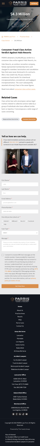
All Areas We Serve (20, 351)
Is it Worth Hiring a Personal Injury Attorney (20, 439)
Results (20, 317)
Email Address (7, 199)
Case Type (5, 229)
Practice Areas (20, 313)
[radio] (5, 221)
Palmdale (20, 339)
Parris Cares (20, 323)
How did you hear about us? (11, 217)
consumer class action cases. (25, 89)
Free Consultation (20, 25)
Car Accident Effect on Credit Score (16, 437)
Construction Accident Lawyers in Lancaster (19, 442)
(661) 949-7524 (21, 387)
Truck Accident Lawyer (20, 363)
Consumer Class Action (29, 119)
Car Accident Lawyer (20, 360)
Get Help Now (20, 286)
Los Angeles (20, 342)
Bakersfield (20, 348)
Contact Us (20, 326)
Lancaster (20, 335)
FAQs (20, 320)
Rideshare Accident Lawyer (20, 369)
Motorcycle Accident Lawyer (20, 366)
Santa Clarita (20, 345)
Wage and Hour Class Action (10, 119)
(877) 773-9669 (23, 384)
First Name (6, 180)
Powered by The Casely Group (20, 429)
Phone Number (7, 207)
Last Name (6, 189)
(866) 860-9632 (14, 142)
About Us (20, 310)
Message (5, 238)
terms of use (15, 281)
